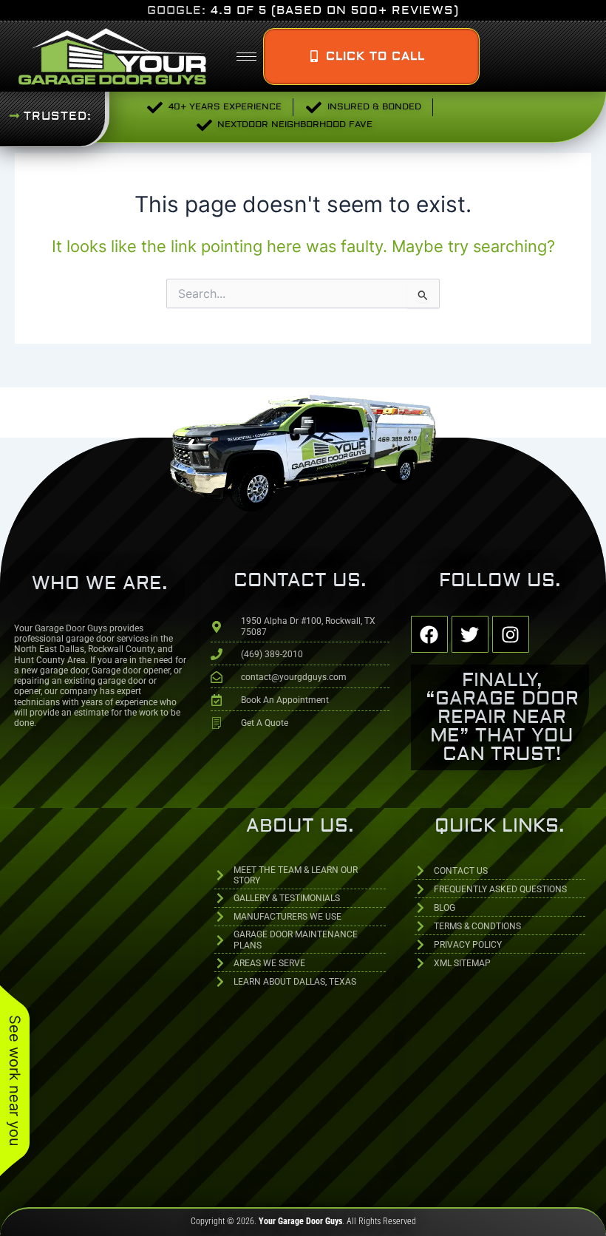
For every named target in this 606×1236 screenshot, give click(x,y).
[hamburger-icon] (246, 56)
